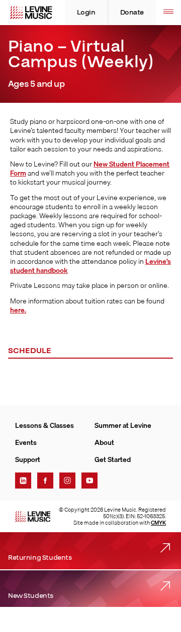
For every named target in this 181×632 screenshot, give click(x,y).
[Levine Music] (32, 516)
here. (18, 309)
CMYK (158, 522)
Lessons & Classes (44, 425)
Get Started (113, 459)
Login (86, 13)
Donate (132, 13)
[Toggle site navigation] (168, 12)
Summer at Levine (123, 425)
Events (26, 442)
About (104, 442)
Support (27, 459)
